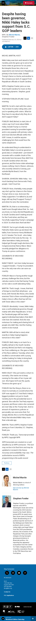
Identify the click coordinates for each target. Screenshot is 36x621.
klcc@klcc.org (8, 588)
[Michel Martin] (6, 480)
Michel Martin (14, 35)
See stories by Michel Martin (21, 489)
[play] (3, 619)
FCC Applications (9, 595)
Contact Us (7, 592)
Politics (6, 463)
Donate (29, 3)
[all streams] (33, 618)
